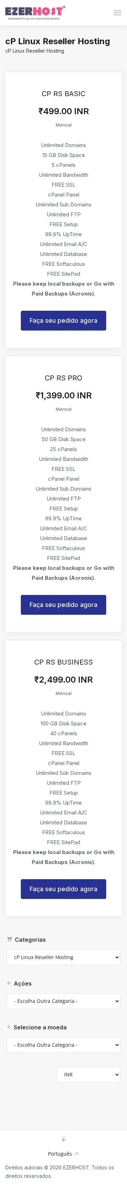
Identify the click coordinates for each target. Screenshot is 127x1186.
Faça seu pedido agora (63, 320)
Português (60, 1153)
